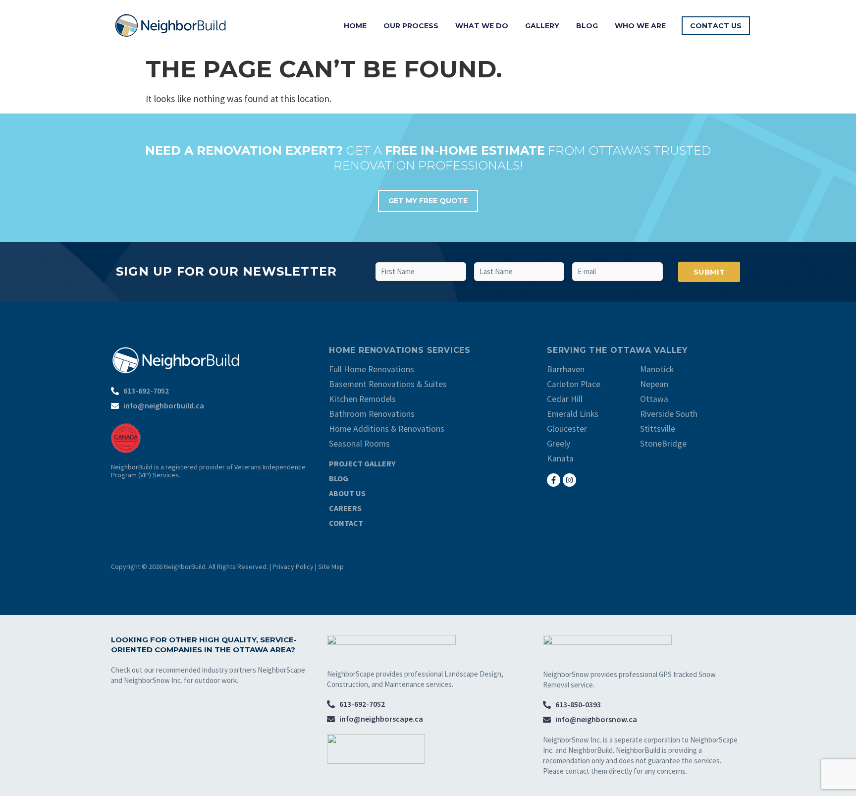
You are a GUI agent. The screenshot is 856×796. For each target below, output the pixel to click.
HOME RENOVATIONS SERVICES (400, 350)
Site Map (331, 566)
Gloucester (567, 429)
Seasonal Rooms (359, 444)
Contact (346, 523)
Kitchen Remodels (362, 399)
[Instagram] (569, 480)
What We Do (481, 25)
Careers (345, 508)
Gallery (542, 25)
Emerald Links (572, 414)
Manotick (657, 369)
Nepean (654, 384)
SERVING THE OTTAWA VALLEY (617, 350)
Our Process (410, 25)
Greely (558, 444)
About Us (347, 493)
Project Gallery (362, 463)
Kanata (560, 458)
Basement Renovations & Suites (388, 384)
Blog (587, 25)
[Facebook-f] (553, 480)
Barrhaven (566, 369)
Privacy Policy (293, 566)
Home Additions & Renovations (386, 429)
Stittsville (657, 429)
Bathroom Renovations (372, 414)
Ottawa (654, 399)
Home (355, 25)
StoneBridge (663, 444)
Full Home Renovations (371, 369)
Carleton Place (573, 384)
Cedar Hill (565, 399)
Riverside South (668, 414)
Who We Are (640, 25)
